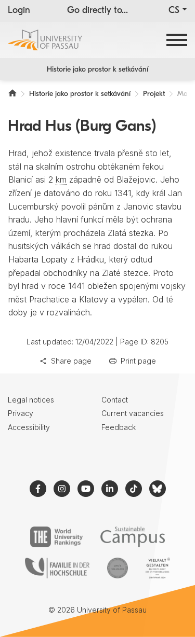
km (61, 179)
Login (19, 11)
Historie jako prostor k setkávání (97, 70)
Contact (114, 399)
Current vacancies (132, 413)
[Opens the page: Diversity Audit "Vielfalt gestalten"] (158, 568)
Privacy (20, 413)
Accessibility (29, 427)
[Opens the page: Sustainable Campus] (132, 537)
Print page (138, 360)
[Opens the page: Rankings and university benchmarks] (56, 537)
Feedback (118, 427)
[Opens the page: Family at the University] (57, 568)
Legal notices (31, 399)
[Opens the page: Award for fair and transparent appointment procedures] (117, 568)
